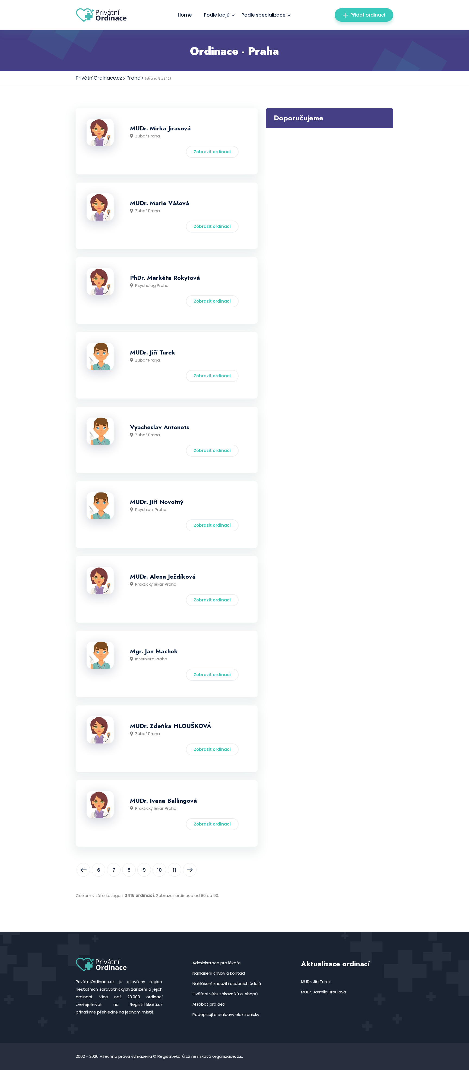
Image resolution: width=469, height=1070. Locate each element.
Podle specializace (264, 15)
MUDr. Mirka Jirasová (160, 128)
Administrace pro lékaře (216, 963)
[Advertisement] (329, 166)
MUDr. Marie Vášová (159, 202)
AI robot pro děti (208, 1004)
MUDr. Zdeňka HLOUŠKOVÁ (170, 725)
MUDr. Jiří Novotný (156, 501)
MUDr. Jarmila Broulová (323, 992)
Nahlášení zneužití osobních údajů (226, 983)
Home (185, 15)
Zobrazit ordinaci (212, 152)
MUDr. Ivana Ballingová (163, 800)
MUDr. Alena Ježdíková (163, 576)
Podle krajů (217, 15)
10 (159, 870)
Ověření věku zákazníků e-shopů (225, 994)
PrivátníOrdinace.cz (99, 77)
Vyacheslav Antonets (159, 427)
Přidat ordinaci (367, 15)
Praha (133, 77)
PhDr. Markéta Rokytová (165, 277)
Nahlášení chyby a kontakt (219, 973)
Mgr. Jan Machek (154, 651)
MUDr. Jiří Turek (152, 352)
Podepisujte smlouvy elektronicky (225, 1014)
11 (174, 870)
